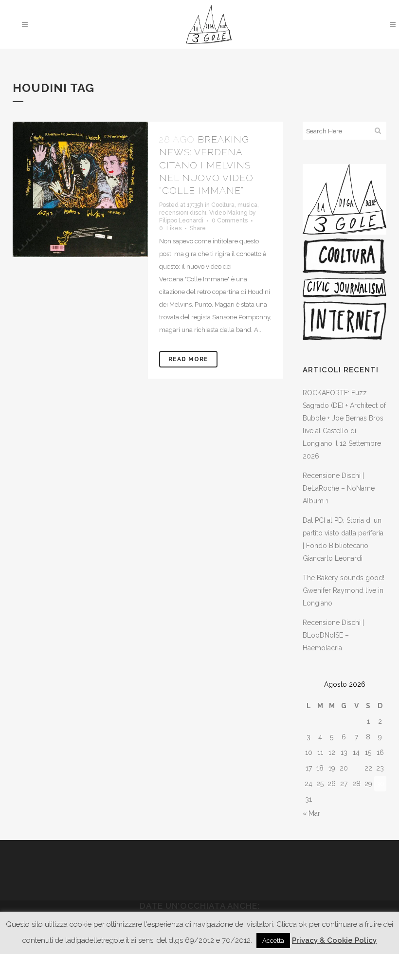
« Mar (311, 813)
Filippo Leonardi (181, 220)
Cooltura (223, 205)
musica (247, 205)
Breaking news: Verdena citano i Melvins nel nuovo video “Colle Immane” (206, 165)
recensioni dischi (182, 212)
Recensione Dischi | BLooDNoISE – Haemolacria (333, 635)
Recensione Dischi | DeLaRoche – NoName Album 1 (339, 488)
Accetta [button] (273, 940)
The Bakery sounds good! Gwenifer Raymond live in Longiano (343, 590)
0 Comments (230, 220)
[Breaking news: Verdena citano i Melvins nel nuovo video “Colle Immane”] (80, 189)
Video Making (228, 212)
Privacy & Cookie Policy (334, 940)
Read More (188, 359)
